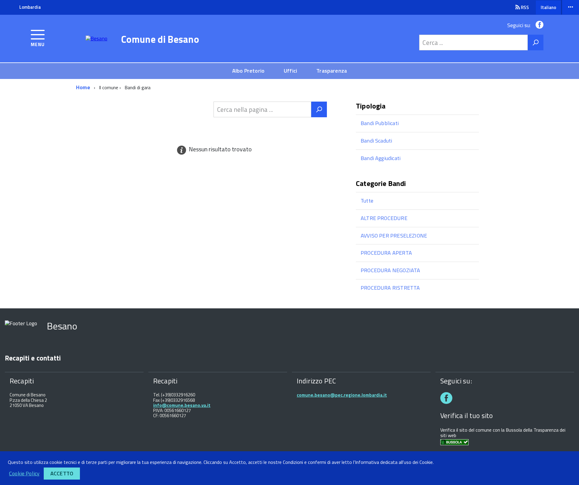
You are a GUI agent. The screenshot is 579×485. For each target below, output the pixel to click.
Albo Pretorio (248, 71)
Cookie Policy (24, 473)
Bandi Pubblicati (380, 123)
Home (83, 87)
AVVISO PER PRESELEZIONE (394, 235)
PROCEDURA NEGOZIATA (390, 270)
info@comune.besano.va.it (181, 405)
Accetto (61, 473)
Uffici (290, 71)
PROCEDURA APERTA (386, 253)
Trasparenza (331, 71)
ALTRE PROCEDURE (384, 218)
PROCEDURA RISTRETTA (390, 288)
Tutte (367, 201)
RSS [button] (524, 7)
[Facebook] (538, 25)
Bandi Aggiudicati (380, 158)
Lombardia (30, 7)
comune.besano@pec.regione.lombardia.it (342, 395)
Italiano (548, 7)
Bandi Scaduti (376, 141)
